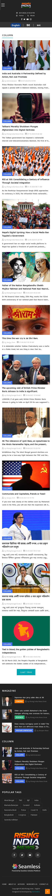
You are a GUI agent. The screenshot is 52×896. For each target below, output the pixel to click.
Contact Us (43, 884)
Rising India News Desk (15, 134)
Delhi (45, 810)
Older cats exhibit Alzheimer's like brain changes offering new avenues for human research (32, 712)
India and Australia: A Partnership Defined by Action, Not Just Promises (24, 75)
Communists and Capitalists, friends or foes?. (23, 494)
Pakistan (34, 815)
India (36, 800)
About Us (12, 884)
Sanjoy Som (11, 342)
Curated (26, 805)
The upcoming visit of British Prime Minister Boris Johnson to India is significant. (23, 389)
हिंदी (28, 25)
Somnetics (36, 892)
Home (4, 884)
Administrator (12, 81)
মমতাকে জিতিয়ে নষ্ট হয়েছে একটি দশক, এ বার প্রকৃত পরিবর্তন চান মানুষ (25, 545)
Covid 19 (34, 810)
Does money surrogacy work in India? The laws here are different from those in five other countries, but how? (32, 725)
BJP (28, 800)
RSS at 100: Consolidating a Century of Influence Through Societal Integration (25, 181)
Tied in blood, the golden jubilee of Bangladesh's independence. (25, 651)
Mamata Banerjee (11, 805)
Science (19, 717)
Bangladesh (9, 815)
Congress (22, 815)
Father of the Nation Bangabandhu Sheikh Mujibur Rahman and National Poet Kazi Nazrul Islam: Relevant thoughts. (25, 287)
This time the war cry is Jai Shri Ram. (20, 338)
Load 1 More (26, 672)
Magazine (9, 690)
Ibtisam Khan (44, 730)
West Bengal (9, 800)
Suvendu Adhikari (11, 820)
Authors (21, 884)
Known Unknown (24, 730)
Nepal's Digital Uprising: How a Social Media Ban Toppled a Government (25, 234)
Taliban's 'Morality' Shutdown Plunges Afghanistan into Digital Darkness (20, 128)
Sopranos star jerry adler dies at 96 (29, 697)
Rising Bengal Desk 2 (14, 293)
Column (7, 68)
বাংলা (38, 25)
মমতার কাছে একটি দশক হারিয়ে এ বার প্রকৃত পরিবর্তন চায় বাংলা (25, 598)
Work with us (32, 884)
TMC (20, 800)
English (16, 25)
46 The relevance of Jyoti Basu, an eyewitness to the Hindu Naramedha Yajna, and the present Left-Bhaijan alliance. (26, 442)
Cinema (19, 701)
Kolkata (37, 805)
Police (23, 810)
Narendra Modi (10, 810)
